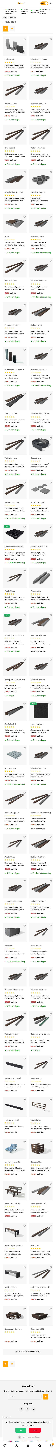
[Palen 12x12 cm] (15, 1021)
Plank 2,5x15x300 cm (14, 635)
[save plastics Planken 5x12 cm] (15, 312)
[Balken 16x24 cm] (41, 888)
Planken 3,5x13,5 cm (14, 990)
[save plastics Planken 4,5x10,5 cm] (41, 400)
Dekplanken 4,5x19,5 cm (14, 192)
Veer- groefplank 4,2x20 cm (38, 1204)
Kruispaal (35, 1245)
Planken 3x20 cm (38, 281)
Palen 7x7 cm (11, 103)
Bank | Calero (11, 1287)
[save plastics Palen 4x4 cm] (15, 267)
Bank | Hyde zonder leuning (13, 1245)
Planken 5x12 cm (12, 325)
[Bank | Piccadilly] (15, 1190)
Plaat (7, 236)
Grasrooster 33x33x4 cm (14, 547)
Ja (21, 1430)
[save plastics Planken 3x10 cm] (41, 356)
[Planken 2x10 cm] (41, 90)
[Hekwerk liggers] (15, 799)
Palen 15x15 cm (12, 502)
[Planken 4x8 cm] (41, 666)
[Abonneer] (45, 1397)
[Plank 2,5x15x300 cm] (15, 622)
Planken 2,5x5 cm (39, 59)
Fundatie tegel (37, 502)
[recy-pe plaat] (41, 711)
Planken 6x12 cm (38, 990)
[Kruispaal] (41, 1232)
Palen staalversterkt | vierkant (41, 812)
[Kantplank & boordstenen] (15, 711)
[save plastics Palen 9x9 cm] (15, 445)
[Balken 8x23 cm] (41, 843)
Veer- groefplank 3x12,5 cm (38, 635)
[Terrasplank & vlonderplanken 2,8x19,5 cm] (15, 400)
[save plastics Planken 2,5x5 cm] (41, 46)
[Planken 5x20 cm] (41, 755)
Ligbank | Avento (12, 1162)
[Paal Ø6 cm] (15, 578)
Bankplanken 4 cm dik (15, 679)
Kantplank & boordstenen (10, 724)
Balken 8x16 (36, 325)
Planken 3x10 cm (38, 369)
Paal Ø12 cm (36, 1078)
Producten (13, 17)
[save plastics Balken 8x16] (41, 312)
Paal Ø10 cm (36, 945)
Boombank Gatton (13, 1329)
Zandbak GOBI (37, 1329)
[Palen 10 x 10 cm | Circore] (15, 1065)
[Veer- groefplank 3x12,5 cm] (41, 622)
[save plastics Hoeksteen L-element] (15, 356)
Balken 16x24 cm (38, 901)
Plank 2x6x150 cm (39, 547)
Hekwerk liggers (12, 812)
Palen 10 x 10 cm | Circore (13, 1078)
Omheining (36, 1120)
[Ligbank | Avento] (15, 1149)
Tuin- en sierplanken (40, 1034)
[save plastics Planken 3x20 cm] (41, 267)
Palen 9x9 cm (11, 458)
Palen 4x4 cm (11, 281)
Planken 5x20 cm (38, 768)
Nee (35, 1430)
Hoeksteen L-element (14, 369)
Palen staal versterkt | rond (40, 1287)
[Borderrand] (41, 445)
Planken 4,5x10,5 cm (40, 414)
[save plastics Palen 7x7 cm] (15, 90)
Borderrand (36, 458)
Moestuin (9, 945)
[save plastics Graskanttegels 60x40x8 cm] (41, 179)
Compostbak (37, 1162)
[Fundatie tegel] (41, 489)
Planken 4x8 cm (38, 679)
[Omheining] (41, 1107)
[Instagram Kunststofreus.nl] (27, 1409)
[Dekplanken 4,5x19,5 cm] (15, 179)
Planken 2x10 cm (38, 103)
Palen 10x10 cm (38, 148)
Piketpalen (36, 591)
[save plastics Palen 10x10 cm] (41, 135)
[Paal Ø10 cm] (41, 932)
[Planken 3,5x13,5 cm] (15, 976)
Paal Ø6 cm (10, 591)
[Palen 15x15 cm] (15, 489)
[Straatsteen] (15, 755)
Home (4, 17)
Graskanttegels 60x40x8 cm (38, 192)
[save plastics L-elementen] (15, 46)
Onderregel (10, 148)
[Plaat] (15, 223)
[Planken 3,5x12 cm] (15, 888)
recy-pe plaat (37, 724)
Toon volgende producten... (28, 1352)
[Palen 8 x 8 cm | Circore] (15, 1107)
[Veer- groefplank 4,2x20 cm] (41, 1190)
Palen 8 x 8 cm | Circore (12, 1120)
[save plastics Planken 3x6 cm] (41, 223)
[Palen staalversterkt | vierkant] (41, 799)
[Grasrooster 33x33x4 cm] (15, 533)
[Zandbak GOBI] (41, 1316)
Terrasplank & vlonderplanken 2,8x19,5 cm (12, 414)
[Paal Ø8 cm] (15, 843)
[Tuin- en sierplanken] (41, 1021)
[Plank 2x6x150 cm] (41, 533)
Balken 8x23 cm (38, 857)
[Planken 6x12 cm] (41, 976)
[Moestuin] (15, 932)
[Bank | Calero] (15, 1274)
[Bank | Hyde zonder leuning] (15, 1232)
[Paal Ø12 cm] (41, 1065)
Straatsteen (10, 768)
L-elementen (10, 59)
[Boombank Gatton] (15, 1316)
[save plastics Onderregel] (15, 135)
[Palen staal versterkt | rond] (41, 1274)
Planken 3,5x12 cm (13, 901)
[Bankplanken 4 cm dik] (15, 666)
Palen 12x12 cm (12, 1034)
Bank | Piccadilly (12, 1204)
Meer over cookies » (31, 1437)
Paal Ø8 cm (10, 857)
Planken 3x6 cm (38, 236)
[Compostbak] (41, 1149)
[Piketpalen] (41, 578)
